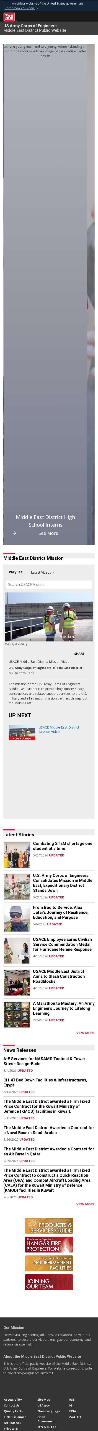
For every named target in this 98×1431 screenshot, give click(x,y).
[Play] (11, 637)
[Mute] (79, 637)
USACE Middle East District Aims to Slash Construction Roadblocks (59, 976)
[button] (22, 8)
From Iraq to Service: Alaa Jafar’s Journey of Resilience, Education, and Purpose (61, 912)
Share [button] (79, 653)
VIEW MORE (85, 1033)
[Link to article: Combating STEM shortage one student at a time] (17, 854)
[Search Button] (83, 17)
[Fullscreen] (87, 637)
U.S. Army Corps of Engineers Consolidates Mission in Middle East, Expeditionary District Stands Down (62, 883)
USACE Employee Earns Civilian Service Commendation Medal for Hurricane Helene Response (62, 944)
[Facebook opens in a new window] (6, 1387)
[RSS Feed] (5, 1033)
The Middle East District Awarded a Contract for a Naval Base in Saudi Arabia (48, 1130)
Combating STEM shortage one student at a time (62, 846)
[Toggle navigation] (91, 17)
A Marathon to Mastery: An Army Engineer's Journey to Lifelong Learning (64, 1008)
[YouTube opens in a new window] (14, 1387)
